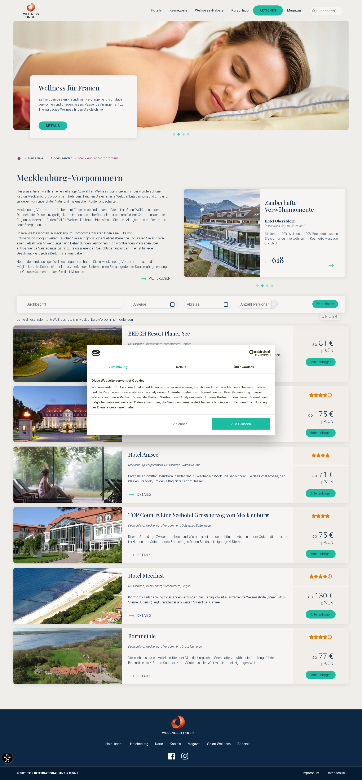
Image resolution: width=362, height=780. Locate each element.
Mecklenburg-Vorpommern (98, 158)
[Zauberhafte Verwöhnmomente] (333, 265)
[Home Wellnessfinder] (178, 724)
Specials (243, 743)
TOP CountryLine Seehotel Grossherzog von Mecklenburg (198, 514)
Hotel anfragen (320, 362)
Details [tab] (181, 367)
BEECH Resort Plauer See (159, 333)
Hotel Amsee (143, 454)
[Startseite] (19, 158)
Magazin (294, 10)
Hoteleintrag (139, 743)
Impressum (311, 772)
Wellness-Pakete (209, 10)
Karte (159, 743)
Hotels (156, 10)
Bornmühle (142, 635)
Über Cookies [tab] (244, 367)
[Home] (31, 10)
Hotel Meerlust (146, 575)
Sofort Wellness (219, 743)
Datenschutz (335, 772)
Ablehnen (180, 424)
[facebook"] (171, 756)
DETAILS (53, 126)
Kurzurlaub (240, 10)
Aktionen (268, 10)
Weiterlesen (160, 278)
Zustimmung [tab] (118, 367)
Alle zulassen (241, 424)
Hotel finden (325, 304)
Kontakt (175, 743)
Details (144, 494)
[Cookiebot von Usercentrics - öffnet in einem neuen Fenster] (252, 353)
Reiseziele (178, 10)
